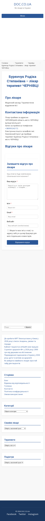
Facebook (11, 514)
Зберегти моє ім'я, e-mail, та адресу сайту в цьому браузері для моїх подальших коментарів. (21, 233)
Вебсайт (10, 221)
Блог (6, 380)
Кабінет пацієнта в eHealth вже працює (21, 347)
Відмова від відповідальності (17, 383)
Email (10, 212)
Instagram (33, 514)
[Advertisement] (22, 43)
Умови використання (13, 394)
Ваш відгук (12, 181)
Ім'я (9, 203)
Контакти (8, 389)
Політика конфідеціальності (16, 391)
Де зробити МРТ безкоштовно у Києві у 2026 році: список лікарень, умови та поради (21, 341)
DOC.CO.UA (22, 4)
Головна (8, 386)
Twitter (22, 514)
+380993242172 (11, 128)
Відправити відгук (22, 242)
